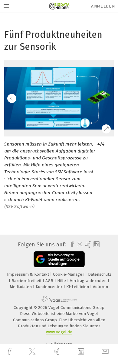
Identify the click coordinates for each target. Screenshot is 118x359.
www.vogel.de (59, 332)
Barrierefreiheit (27, 280)
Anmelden (103, 6)
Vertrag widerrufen (89, 280)
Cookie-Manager (69, 274)
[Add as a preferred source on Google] (59, 259)
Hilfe (62, 280)
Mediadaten (21, 286)
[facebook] (10, 351)
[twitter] (33, 352)
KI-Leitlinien (78, 286)
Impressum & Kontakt (28, 274)
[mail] (106, 351)
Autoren (100, 286)
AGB (49, 280)
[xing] (57, 351)
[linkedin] (81, 352)
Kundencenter (50, 286)
